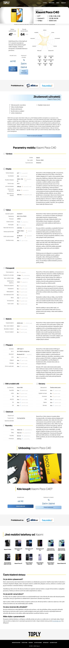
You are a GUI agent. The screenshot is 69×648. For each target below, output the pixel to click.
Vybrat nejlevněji (12, 69)
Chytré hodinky (38, 642)
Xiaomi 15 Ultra (7, 549)
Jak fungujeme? (52, 24)
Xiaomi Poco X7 (18, 563)
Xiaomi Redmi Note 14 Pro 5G (61, 549)
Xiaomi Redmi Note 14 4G (50, 563)
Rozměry (51, 63)
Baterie (39, 59)
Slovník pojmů (53, 642)
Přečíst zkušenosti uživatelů (34, 135)
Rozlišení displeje (9, 180)
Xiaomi (44, 6)
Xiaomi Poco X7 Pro (40, 549)
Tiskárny (31, 642)
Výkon (45, 56)
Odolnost (45, 63)
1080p (18, 278)
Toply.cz (25, 6)
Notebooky (46, 642)
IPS (18, 176)
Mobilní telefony (31, 6)
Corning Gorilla (21, 418)
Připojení (45, 59)
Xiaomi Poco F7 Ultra (18, 549)
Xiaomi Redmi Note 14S (40, 563)
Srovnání (51, 2)
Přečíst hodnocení (23, 72)
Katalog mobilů (39, 6)
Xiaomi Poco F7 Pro (29, 549)
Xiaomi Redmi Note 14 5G (29, 563)
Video (57, 2)
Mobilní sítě (51, 59)
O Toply (45, 2)
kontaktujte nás (56, 621)
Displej (39, 56)
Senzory (39, 63)
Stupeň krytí (11, 415)
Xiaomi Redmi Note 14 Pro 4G (7, 563)
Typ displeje (11, 176)
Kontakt (63, 2)
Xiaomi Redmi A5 (61, 563)
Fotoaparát (51, 56)
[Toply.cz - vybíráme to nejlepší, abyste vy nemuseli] (6, 3)
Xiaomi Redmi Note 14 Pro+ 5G (51, 549)
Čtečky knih (24, 642)
